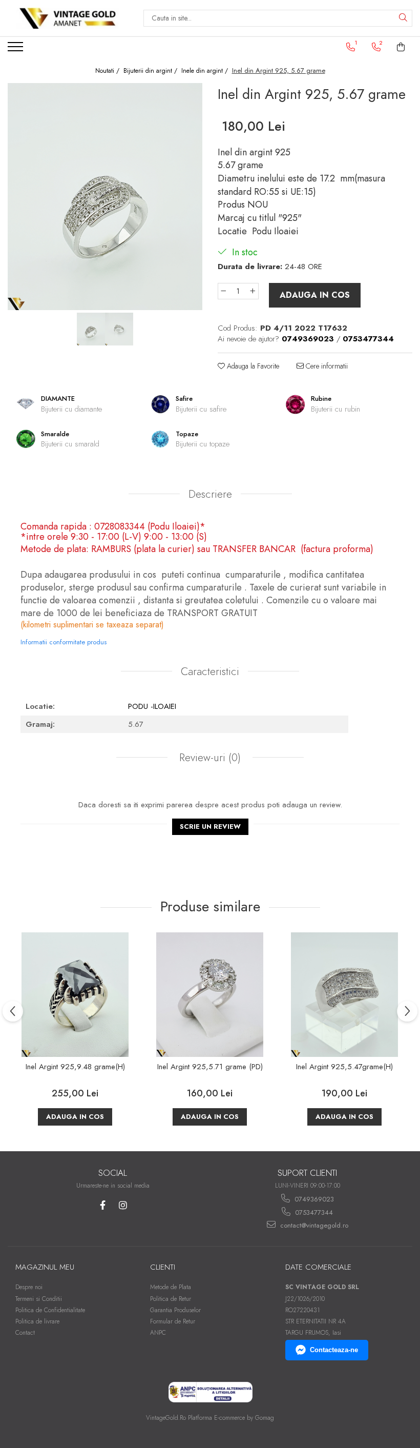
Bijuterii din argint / (151, 71)
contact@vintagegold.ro (313, 1225)
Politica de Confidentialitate (50, 1310)
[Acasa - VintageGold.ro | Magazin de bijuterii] (67, 18)
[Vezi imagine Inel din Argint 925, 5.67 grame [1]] (119, 329)
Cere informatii (326, 366)
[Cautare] (403, 18)
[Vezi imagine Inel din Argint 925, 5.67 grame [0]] (91, 329)
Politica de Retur (170, 1298)
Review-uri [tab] (208, 757)
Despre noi (29, 1287)
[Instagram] (123, 1205)
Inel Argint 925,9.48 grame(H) (75, 1067)
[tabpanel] (105, 196)
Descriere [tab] (210, 494)
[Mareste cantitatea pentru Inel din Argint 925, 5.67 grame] (253, 291)
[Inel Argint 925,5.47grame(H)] (344, 994)
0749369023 (313, 1199)
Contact (25, 1332)
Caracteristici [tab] (210, 671)
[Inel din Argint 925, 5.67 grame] (105, 196)
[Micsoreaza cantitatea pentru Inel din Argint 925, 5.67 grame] (223, 291)
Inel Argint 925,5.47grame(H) (344, 1067)
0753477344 (313, 1212)
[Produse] (17, 49)
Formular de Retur (172, 1321)
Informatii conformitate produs (63, 642)
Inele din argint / (205, 71)
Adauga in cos (315, 295)
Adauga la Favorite (252, 366)
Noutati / (108, 71)
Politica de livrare (37, 1321)
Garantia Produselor (175, 1310)
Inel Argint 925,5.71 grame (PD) (210, 1067)
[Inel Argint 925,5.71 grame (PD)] (210, 994)
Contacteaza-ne (334, 1350)
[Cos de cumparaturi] (401, 47)
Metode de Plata (170, 1287)
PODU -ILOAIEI (152, 706)
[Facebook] (103, 1205)
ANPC (158, 1332)
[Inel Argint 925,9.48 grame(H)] (75, 994)
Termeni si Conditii (38, 1298)
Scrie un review (210, 826)
